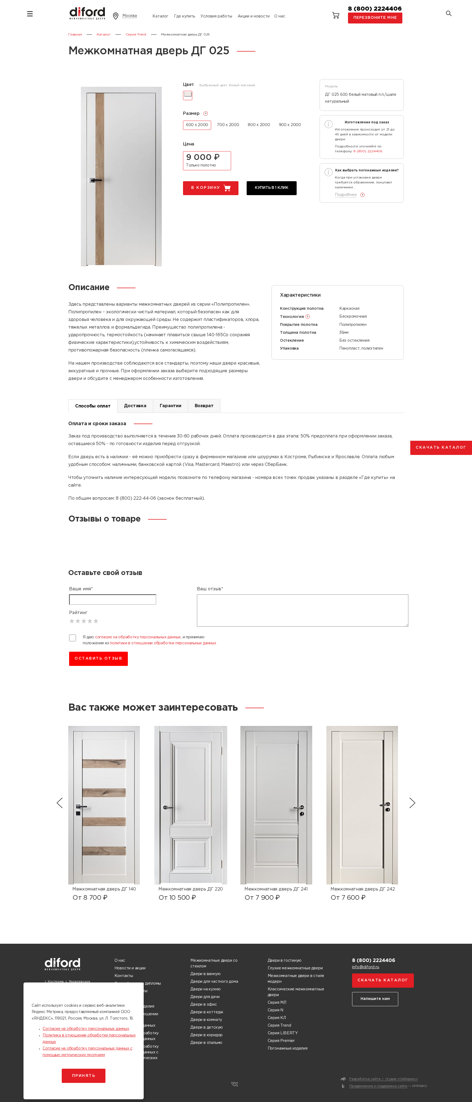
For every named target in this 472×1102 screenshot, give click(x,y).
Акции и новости (254, 16)
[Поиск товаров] (448, 13)
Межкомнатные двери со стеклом (214, 963)
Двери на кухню (205, 989)
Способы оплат (93, 406)
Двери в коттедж (206, 1012)
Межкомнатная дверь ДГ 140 (104, 889)
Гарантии (170, 406)
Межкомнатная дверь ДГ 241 (276, 889)
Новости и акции (130, 968)
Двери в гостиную (285, 960)
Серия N (276, 1010)
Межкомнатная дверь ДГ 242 (363, 889)
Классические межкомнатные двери (296, 992)
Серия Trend (279, 1025)
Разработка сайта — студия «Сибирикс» (383, 1078)
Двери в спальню (206, 1042)
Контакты (123, 976)
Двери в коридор (206, 1035)
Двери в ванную (205, 974)
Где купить (184, 16)
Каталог (160, 16)
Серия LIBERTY (283, 1033)
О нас (279, 16)
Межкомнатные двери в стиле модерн (296, 978)
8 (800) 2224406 (375, 9)
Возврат (204, 406)
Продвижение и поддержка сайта (378, 1086)
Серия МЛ (277, 1002)
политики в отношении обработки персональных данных (163, 643)
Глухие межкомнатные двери (295, 968)
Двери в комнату (206, 1019)
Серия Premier (281, 1041)
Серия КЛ (277, 1018)
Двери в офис (203, 1004)
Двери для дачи (204, 997)
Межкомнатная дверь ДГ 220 (190, 889)
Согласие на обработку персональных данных (86, 1028)
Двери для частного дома (214, 981)
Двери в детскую (206, 1027)
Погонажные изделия (288, 1048)
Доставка (135, 406)
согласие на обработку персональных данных (138, 637)
